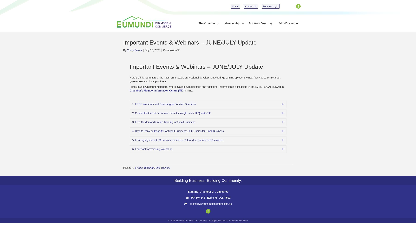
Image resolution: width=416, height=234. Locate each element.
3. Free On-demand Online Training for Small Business (163, 122)
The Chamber (207, 23)
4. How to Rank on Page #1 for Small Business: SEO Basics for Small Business (178, 131)
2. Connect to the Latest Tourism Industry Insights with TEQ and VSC (171, 113)
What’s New (286, 23)
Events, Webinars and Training (152, 167)
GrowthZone (242, 220)
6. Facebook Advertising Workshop (152, 149)
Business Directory (261, 23)
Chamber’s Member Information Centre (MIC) (157, 90)
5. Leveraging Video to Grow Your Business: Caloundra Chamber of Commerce (177, 140)
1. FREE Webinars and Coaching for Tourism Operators (164, 104)
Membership (232, 23)
